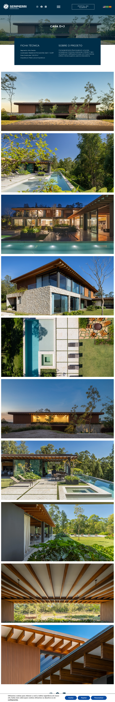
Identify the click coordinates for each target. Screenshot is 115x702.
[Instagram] (37, 6)
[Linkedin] (46, 6)
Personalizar (98, 698)
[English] (104, 7)
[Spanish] (110, 7)
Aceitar (70, 698)
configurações (13, 700)
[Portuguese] (107, 7)
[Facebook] (41, 6)
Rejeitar (84, 698)
